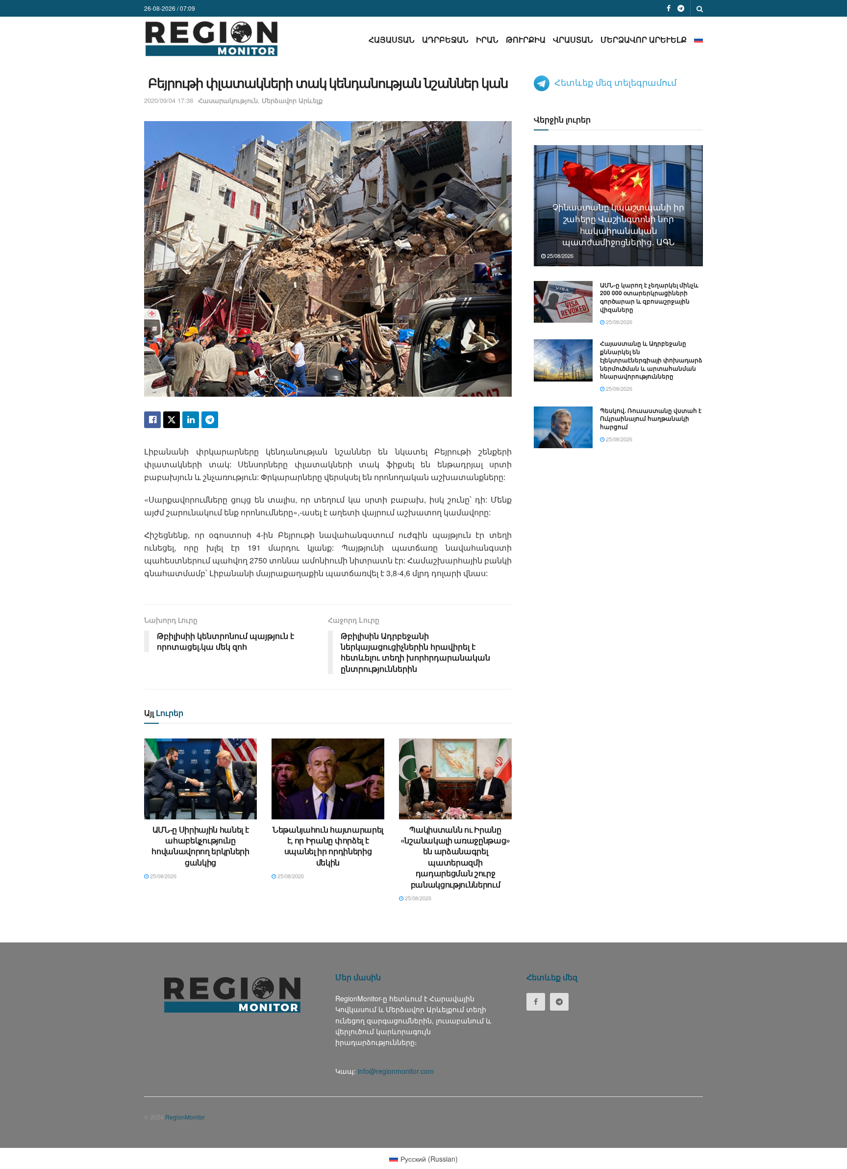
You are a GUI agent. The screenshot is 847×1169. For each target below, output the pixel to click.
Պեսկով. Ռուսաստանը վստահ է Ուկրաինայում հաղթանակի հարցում (650, 419)
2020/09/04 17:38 (168, 100)
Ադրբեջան (445, 39)
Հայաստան (392, 39)
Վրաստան (573, 39)
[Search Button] (700, 8)
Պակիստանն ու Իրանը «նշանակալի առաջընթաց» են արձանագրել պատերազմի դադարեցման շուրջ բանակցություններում (455, 857)
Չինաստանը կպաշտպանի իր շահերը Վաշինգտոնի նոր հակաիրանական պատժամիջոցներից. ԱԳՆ (618, 224)
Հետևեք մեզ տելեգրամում (615, 82)
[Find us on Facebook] (669, 8)
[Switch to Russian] (698, 39)
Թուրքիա (526, 39)
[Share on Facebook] (152, 419)
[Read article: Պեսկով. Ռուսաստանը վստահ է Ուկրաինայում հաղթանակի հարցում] (563, 428)
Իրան (487, 39)
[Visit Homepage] (211, 38)
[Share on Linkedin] (190, 419)
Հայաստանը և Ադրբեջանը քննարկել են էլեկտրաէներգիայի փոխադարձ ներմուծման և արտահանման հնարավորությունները (651, 360)
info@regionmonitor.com (396, 1071)
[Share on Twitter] (171, 419)
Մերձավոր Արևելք (643, 39)
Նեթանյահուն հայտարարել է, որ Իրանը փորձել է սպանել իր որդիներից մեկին (328, 846)
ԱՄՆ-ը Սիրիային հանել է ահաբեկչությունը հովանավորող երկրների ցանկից (200, 846)
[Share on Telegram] (209, 419)
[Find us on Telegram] (680, 8)
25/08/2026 (162, 876)
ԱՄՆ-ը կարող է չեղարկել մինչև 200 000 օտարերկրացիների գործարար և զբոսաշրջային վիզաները (649, 297)
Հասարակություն (228, 100)
